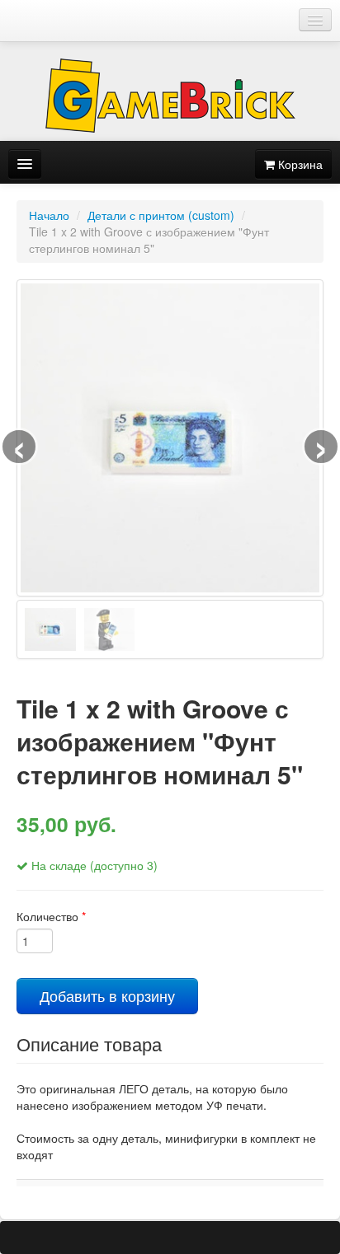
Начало (49, 215)
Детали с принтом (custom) (160, 215)
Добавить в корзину (107, 995)
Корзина (299, 164)
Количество (51, 916)
